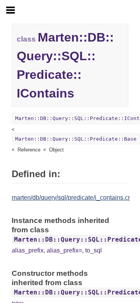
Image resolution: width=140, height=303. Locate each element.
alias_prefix (28, 250)
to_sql (93, 250)
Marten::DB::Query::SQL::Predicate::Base (75, 139)
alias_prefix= (64, 250)
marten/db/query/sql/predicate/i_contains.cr (71, 197)
